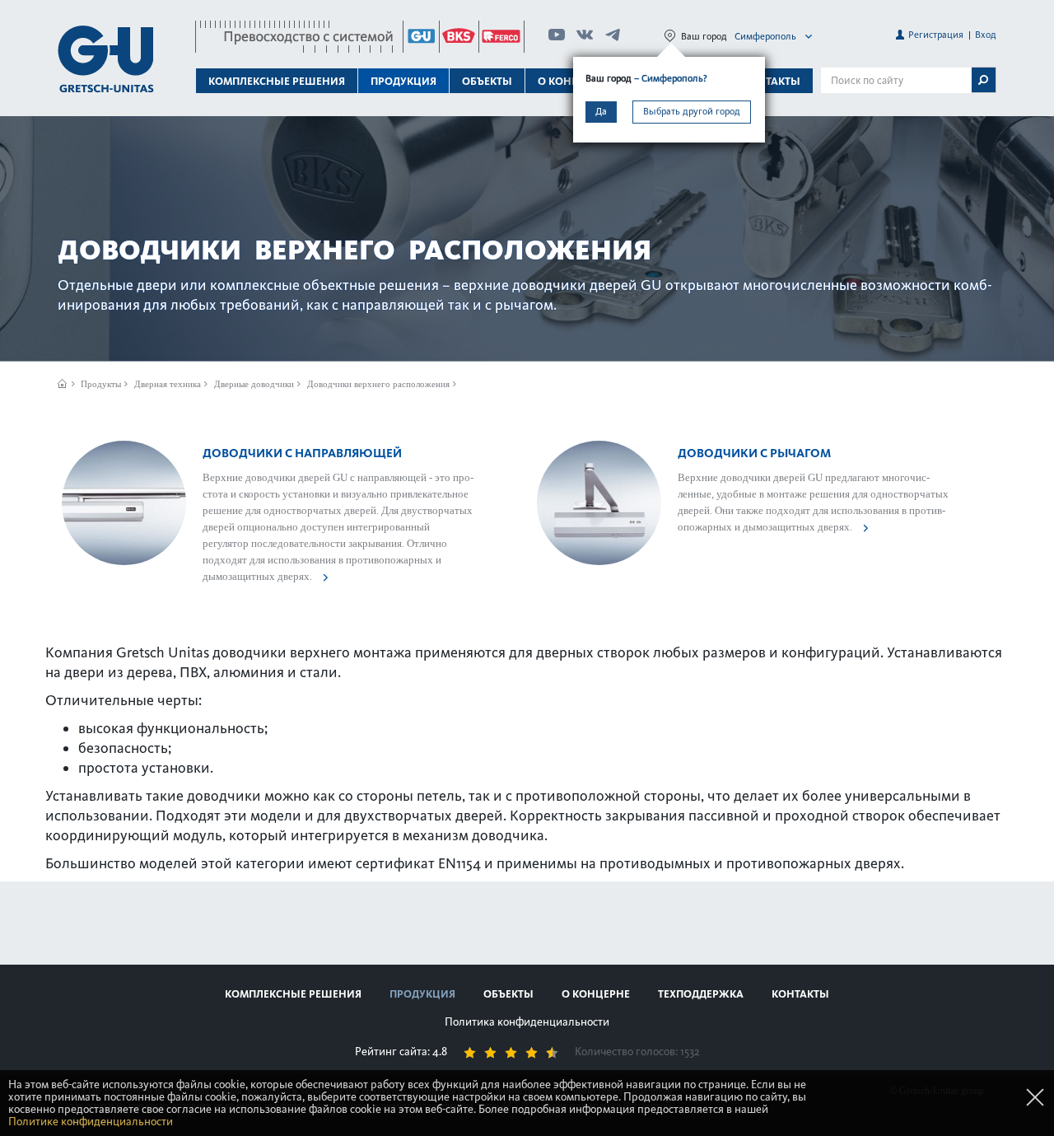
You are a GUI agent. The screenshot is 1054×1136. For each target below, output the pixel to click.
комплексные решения (293, 994)
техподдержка (701, 994)
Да (601, 111)
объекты (487, 81)
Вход (985, 34)
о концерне (596, 994)
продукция (422, 994)
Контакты (771, 81)
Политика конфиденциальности (527, 1022)
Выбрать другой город (691, 111)
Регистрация (935, 34)
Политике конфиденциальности (90, 1122)
